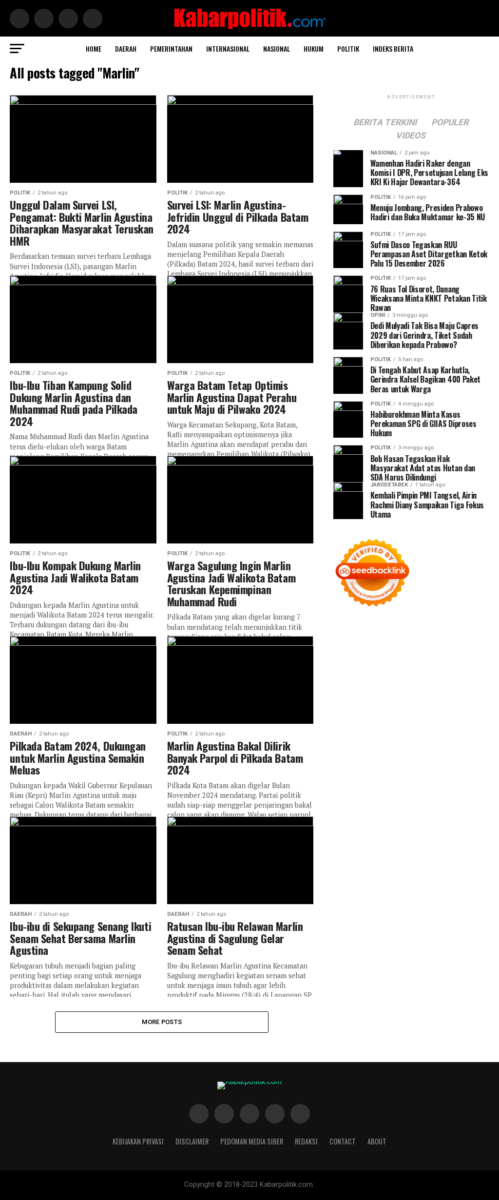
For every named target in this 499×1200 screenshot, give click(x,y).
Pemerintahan (171, 48)
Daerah (125, 48)
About (376, 1141)
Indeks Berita (393, 48)
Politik (348, 48)
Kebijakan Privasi (138, 1141)
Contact (342, 1141)
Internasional (228, 48)
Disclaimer (192, 1141)
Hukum (314, 48)
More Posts (162, 1022)
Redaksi (306, 1141)
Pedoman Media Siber (251, 1141)
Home (93, 48)
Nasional (276, 48)
